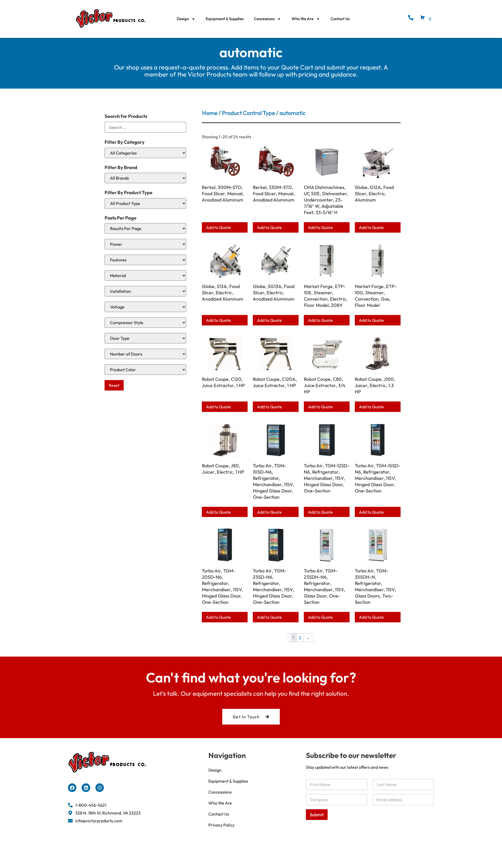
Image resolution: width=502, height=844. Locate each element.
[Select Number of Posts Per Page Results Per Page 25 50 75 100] (145, 228)
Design (183, 18)
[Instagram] (99, 787)
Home (210, 113)
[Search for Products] (145, 127)
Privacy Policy (221, 825)
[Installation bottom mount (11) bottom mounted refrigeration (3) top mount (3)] (145, 291)
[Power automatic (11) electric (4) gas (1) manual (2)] (145, 244)
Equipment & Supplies (224, 18)
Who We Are (302, 18)
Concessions (264, 18)
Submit (317, 814)
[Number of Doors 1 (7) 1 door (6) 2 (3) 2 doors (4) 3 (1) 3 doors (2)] (145, 354)
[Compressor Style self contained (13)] (145, 322)
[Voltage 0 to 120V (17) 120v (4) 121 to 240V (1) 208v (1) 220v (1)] (145, 307)
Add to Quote (218, 227)
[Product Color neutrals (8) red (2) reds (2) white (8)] (145, 369)
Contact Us (340, 18)
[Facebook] (72, 787)
